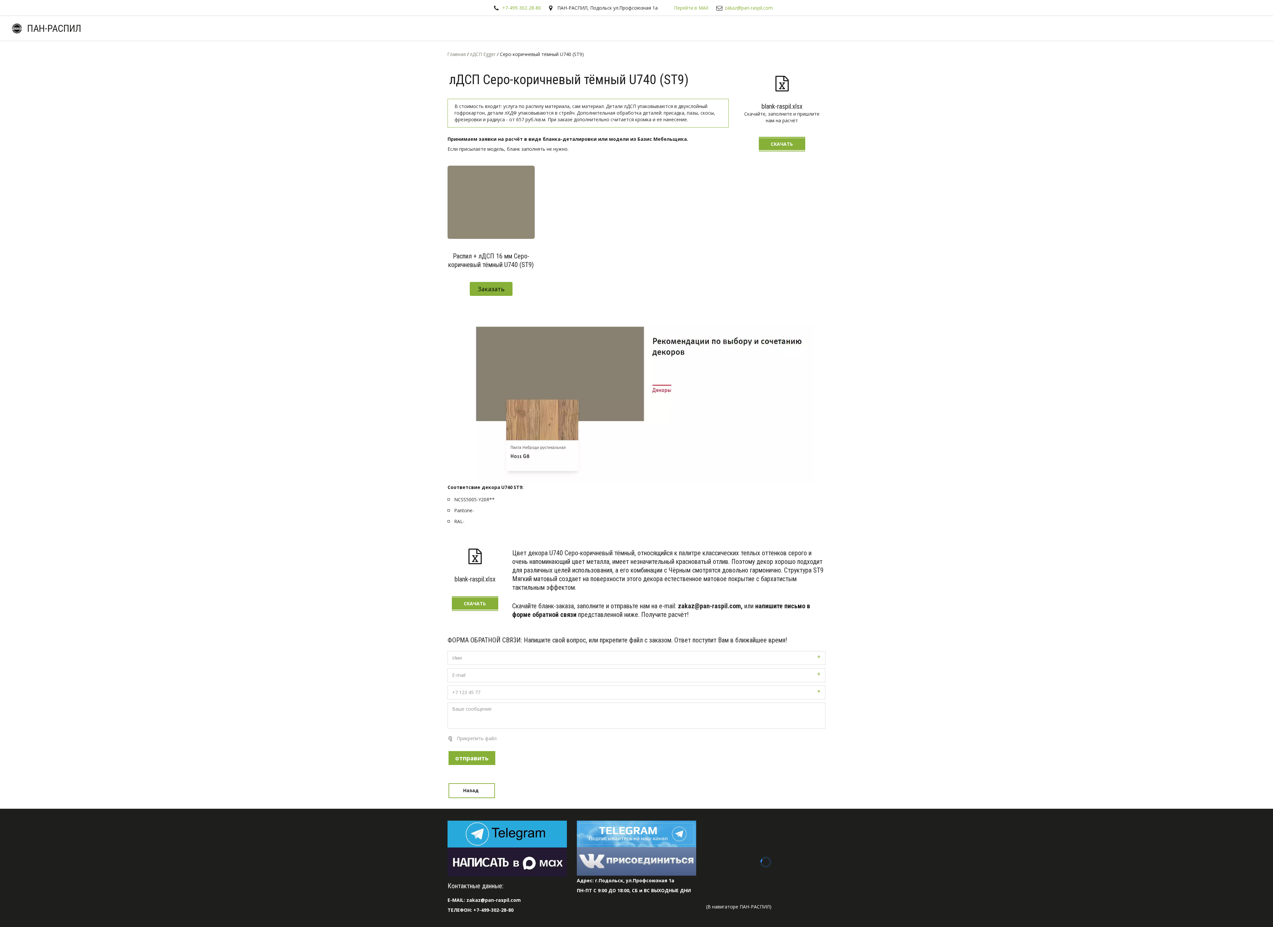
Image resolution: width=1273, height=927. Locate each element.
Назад (471, 790)
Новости (1100, 28)
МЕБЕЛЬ (1220, 28)
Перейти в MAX (691, 8)
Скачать (782, 144)
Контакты (1184, 28)
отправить (472, 758)
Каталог (994, 28)
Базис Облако (1141, 28)
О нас (1068, 28)
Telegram (959, 28)
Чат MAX (924, 28)
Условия (1033, 28)
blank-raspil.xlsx (782, 106)
